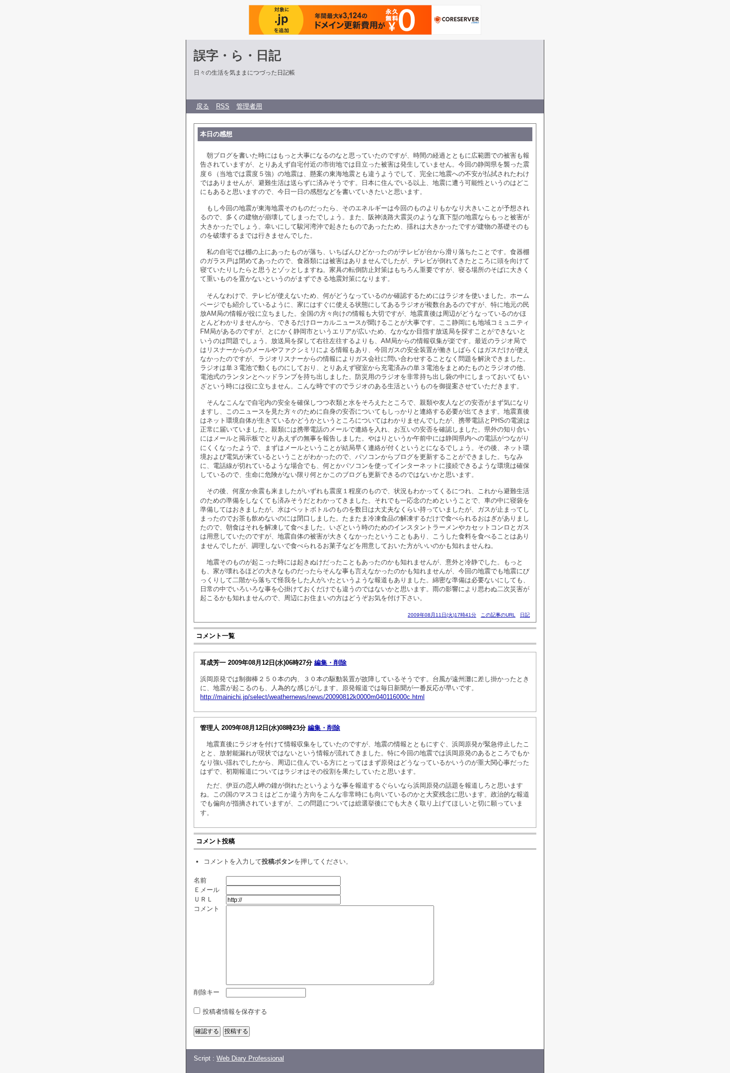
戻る (202, 106)
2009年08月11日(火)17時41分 (442, 615)
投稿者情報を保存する (235, 1011)
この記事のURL (498, 615)
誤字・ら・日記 (237, 55)
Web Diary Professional (250, 1058)
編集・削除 (330, 662)
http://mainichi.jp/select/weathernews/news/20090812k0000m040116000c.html (312, 697)
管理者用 (249, 106)
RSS (222, 106)
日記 (525, 615)
